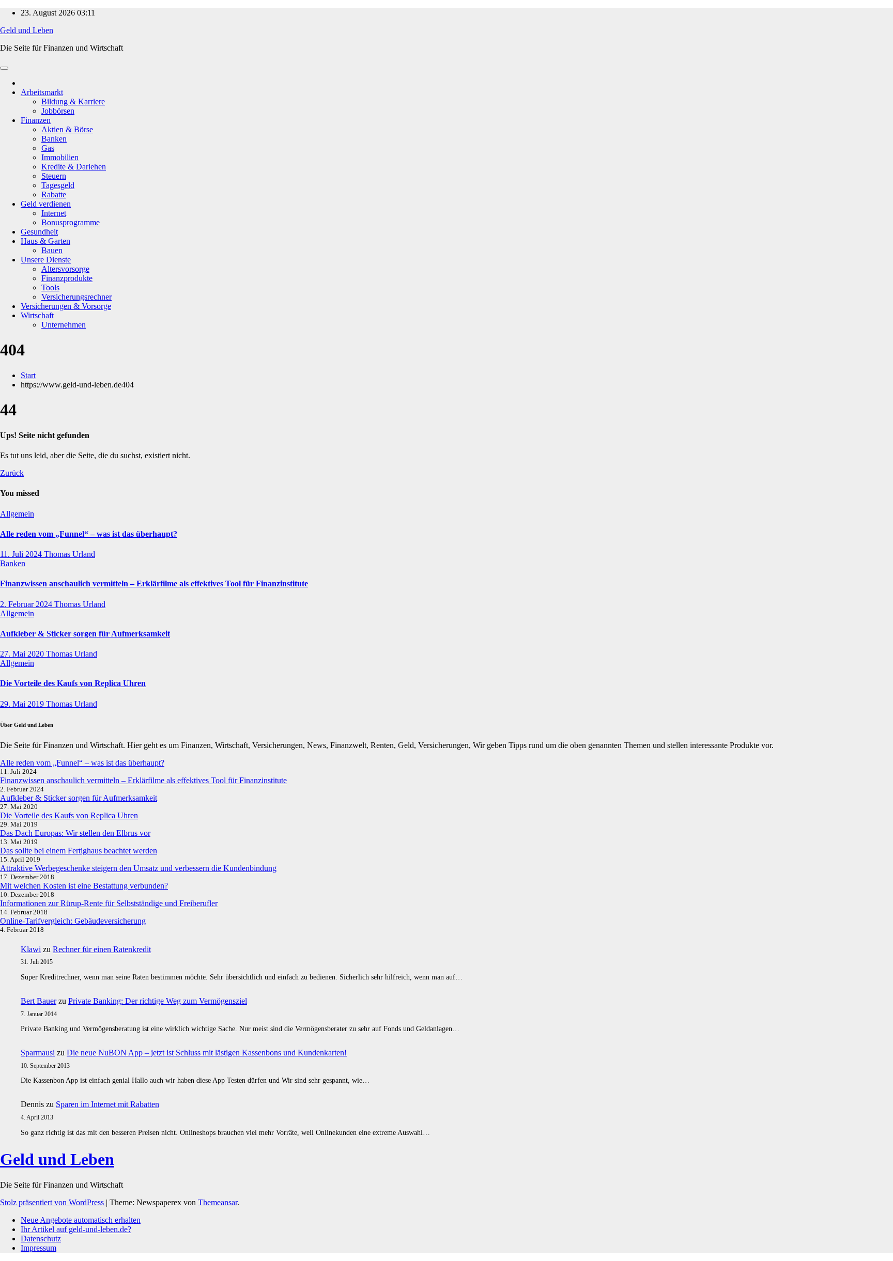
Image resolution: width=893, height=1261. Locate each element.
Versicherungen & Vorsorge (66, 306)
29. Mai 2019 (23, 703)
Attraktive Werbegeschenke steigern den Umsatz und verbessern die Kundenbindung (138, 868)
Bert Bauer (38, 1001)
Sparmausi (38, 1052)
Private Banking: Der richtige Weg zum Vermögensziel (157, 1001)
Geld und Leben (26, 30)
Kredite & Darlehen (73, 166)
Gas (47, 148)
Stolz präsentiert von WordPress (53, 1202)
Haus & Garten (45, 241)
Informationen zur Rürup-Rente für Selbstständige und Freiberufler (109, 903)
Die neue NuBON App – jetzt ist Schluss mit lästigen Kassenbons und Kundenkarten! (207, 1052)
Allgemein (17, 513)
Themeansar (217, 1202)
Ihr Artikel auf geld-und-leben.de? (76, 1229)
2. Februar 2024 (27, 604)
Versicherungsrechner (76, 296)
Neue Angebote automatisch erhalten (81, 1220)
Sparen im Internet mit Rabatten (107, 1104)
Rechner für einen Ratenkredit (102, 949)
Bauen (52, 250)
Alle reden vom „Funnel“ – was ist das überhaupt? (88, 534)
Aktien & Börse (67, 129)
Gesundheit (39, 231)
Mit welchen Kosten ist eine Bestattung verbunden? (84, 885)
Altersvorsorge (65, 268)
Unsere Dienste (46, 259)
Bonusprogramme (70, 222)
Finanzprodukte (67, 278)
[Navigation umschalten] (4, 68)
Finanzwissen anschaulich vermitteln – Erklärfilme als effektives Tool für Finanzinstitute (154, 583)
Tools (50, 287)
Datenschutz (41, 1238)
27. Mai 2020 (23, 653)
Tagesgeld (57, 185)
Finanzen (36, 120)
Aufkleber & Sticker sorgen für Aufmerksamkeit (85, 633)
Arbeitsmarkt (42, 92)
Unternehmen (63, 324)
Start (28, 375)
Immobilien (60, 157)
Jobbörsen (57, 110)
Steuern (53, 176)
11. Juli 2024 (22, 554)
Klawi (31, 949)
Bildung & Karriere (73, 101)
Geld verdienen (46, 203)
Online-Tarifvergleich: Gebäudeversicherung (73, 920)
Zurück (12, 473)
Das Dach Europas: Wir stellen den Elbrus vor (75, 833)
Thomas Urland (69, 554)
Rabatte (53, 194)
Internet (53, 213)
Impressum (38, 1247)
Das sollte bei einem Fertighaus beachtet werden (78, 850)
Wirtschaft (37, 315)
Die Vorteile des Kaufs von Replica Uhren (73, 683)
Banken (54, 138)
